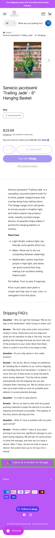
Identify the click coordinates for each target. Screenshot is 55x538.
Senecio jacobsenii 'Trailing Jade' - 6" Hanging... (25, 35)
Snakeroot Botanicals (22, 524)
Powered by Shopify (40, 524)
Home (8, 32)
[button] (4, 14)
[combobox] (34, 23)
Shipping (7, 134)
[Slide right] (48, 60)
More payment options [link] (27, 166)
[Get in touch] (43, 14)
